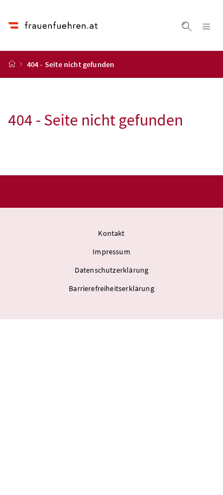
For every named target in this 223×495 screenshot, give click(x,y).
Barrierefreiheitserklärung (111, 288)
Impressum (111, 251)
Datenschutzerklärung (112, 270)
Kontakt (111, 233)
